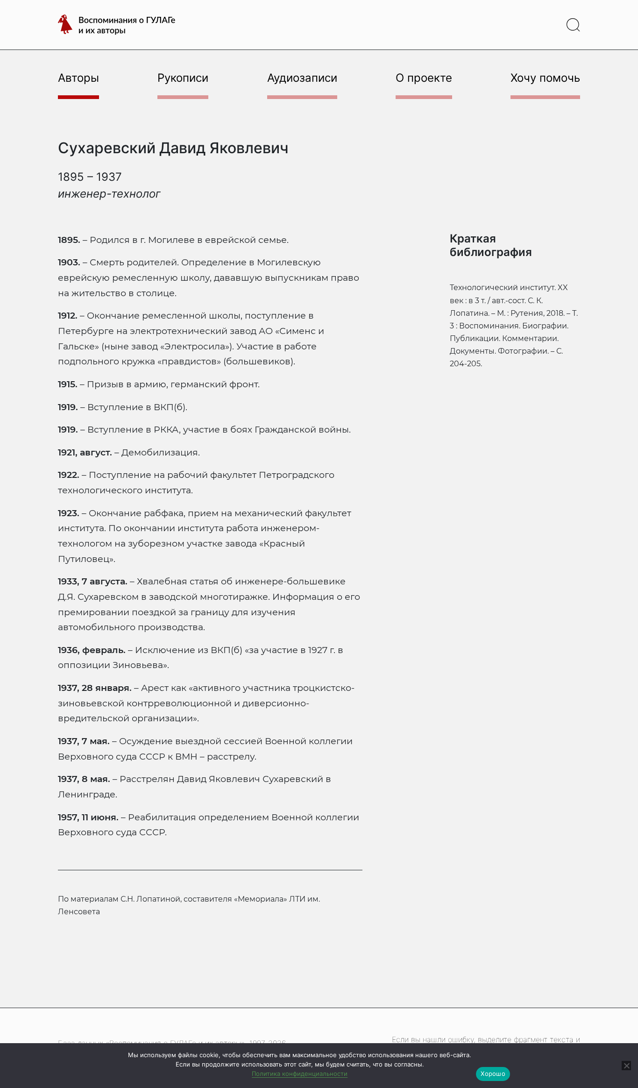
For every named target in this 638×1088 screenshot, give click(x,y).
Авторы (78, 78)
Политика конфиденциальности (299, 1073)
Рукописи (182, 78)
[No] (626, 1065)
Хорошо (493, 1073)
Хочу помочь (545, 78)
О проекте (424, 78)
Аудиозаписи (302, 78)
